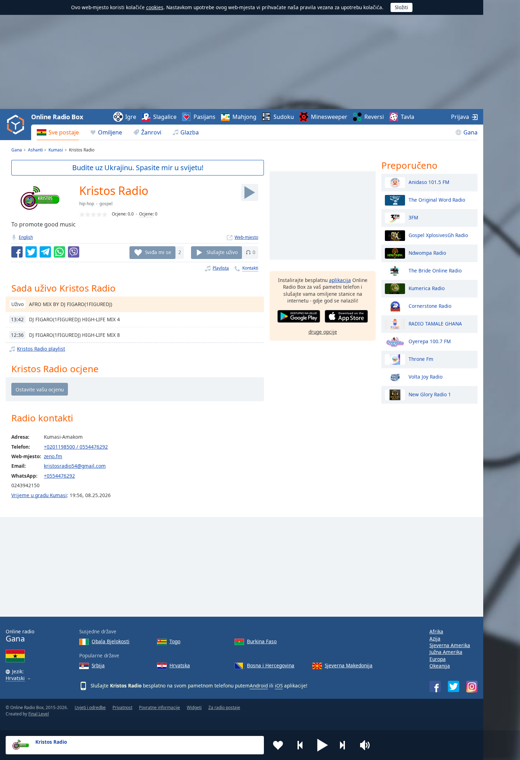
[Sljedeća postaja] (344, 745)
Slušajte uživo (222, 252)
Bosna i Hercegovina (270, 665)
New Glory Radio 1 (430, 394)
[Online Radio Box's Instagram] (472, 686)
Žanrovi (151, 132)
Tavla (407, 117)
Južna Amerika (445, 652)
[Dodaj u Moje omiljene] (278, 745)
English (26, 237)
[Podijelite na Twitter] (31, 252)
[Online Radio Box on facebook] (435, 686)
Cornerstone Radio (430, 305)
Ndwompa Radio (427, 252)
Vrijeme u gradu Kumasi (39, 495)
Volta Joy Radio (426, 376)
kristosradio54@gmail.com (75, 465)
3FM (413, 217)
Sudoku (283, 117)
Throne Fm (421, 358)
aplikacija (340, 280)
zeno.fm (53, 456)
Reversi (374, 117)
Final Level (38, 714)
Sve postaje (63, 132)
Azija (434, 638)
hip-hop (86, 204)
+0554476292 (59, 475)
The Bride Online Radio (435, 270)
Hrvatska (179, 665)
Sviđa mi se (158, 252)
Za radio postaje (224, 707)
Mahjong (244, 117)
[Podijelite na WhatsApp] (59, 252)
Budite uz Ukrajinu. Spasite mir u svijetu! (137, 167)
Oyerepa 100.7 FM (430, 341)
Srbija (98, 665)
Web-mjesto (246, 237)
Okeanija (439, 665)
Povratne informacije (159, 707)
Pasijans (204, 117)
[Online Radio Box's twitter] (453, 686)
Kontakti (250, 268)
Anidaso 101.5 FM (429, 181)
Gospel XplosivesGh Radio (438, 234)
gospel (105, 204)
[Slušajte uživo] (249, 192)
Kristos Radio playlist (41, 348)
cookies (154, 7)
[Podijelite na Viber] (73, 252)
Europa (437, 659)
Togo (174, 641)
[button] (322, 745)
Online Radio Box (57, 117)
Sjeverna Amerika (449, 645)
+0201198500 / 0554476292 (76, 446)
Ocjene (146, 214)
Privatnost (122, 707)
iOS (279, 685)
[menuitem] (58, 132)
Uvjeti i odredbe (90, 707)
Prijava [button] (460, 117)
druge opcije (322, 331)
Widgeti (194, 707)
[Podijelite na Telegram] (45, 252)
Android (259, 685)
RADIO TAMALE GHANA (435, 323)
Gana (470, 132)
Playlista (221, 268)
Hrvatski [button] (15, 678)
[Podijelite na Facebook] (17, 252)
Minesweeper (329, 117)
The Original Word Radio (437, 199)
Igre (130, 117)
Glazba (189, 132)
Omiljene (110, 132)
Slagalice (165, 117)
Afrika (436, 631)
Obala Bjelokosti (110, 641)
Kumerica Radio (427, 287)
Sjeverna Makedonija (348, 665)
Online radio (20, 635)
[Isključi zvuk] (367, 745)
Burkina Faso (262, 641)
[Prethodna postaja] (300, 745)
